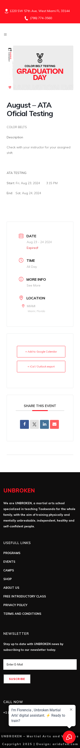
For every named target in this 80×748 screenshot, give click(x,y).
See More (33, 285)
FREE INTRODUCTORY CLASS (24, 596)
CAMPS (8, 570)
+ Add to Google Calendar (41, 351)
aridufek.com (65, 744)
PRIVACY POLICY (15, 605)
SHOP (7, 579)
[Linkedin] (44, 424)
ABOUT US (11, 587)
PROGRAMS (11, 553)
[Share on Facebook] (24, 424)
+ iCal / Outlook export (41, 366)
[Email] (54, 424)
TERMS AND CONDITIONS (22, 613)
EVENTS (9, 561)
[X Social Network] (34, 424)
